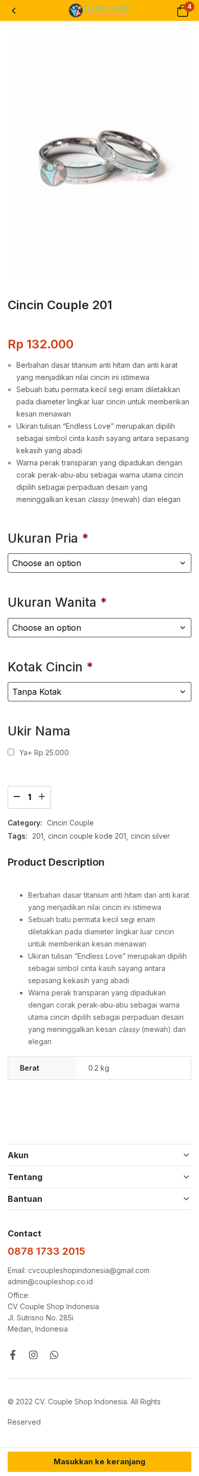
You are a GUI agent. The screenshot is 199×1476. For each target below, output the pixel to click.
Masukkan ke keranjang (99, 1461)
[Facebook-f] (12, 1355)
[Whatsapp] (54, 1355)
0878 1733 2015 (46, 1251)
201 (37, 836)
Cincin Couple (70, 822)
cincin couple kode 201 (87, 836)
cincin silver (150, 836)
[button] (182, 10)
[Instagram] (33, 1355)
